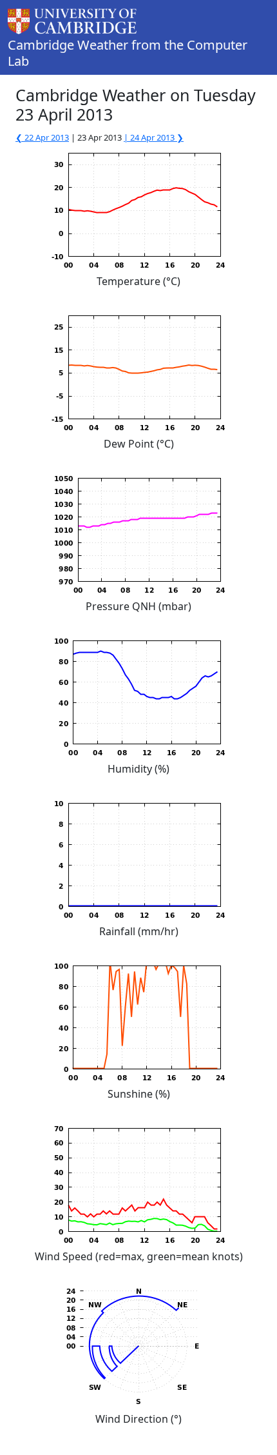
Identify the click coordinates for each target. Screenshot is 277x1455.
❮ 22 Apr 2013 (42, 137)
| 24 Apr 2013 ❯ (154, 137)
